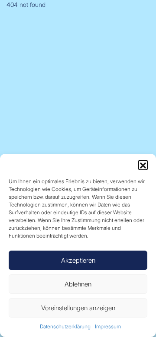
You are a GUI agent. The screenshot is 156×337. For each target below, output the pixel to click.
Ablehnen (78, 284)
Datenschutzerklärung (65, 326)
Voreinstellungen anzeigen (78, 308)
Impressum (108, 326)
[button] (143, 164)
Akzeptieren (78, 260)
